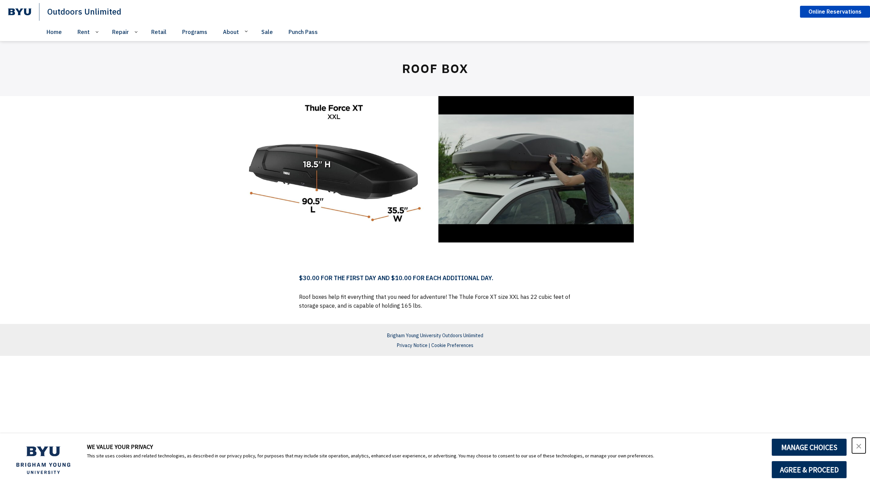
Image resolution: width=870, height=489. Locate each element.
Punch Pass (303, 32)
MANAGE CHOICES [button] (809, 447)
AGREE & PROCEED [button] (809, 469)
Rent (83, 32)
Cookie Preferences (452, 345)
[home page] (20, 11)
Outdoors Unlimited (84, 11)
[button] (859, 445)
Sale (267, 32)
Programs (194, 32)
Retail (159, 32)
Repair (120, 32)
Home (54, 32)
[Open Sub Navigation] (98, 32)
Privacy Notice (412, 345)
